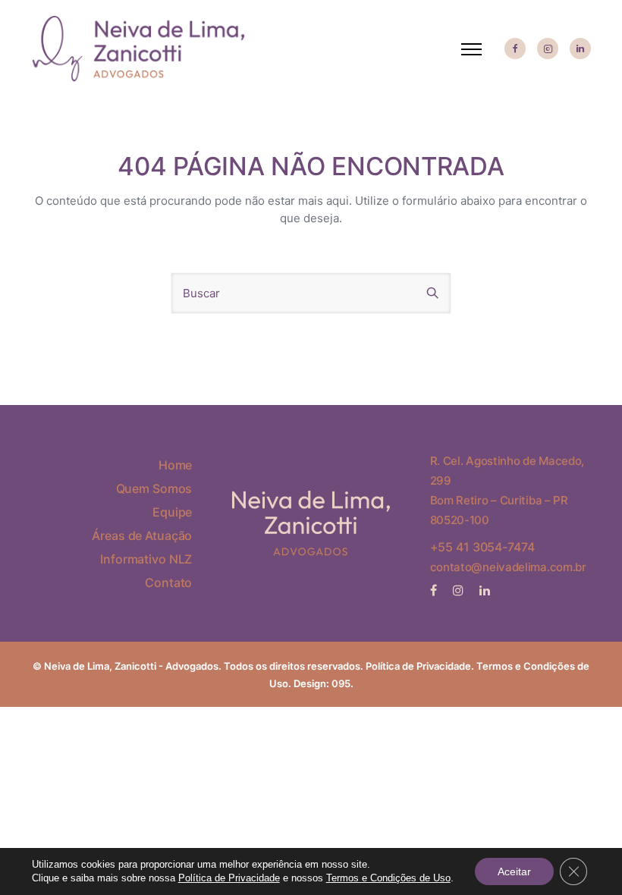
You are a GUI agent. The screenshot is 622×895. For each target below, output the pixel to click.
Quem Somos (154, 488)
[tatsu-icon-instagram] (460, 590)
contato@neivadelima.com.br (508, 567)
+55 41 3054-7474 (482, 546)
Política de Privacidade (418, 666)
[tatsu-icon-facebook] (515, 49)
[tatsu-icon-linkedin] (580, 49)
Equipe (172, 512)
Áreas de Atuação (142, 535)
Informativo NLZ (146, 559)
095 (340, 683)
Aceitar (514, 871)
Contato (168, 582)
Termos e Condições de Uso (388, 878)
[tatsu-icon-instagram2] (547, 49)
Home (176, 465)
